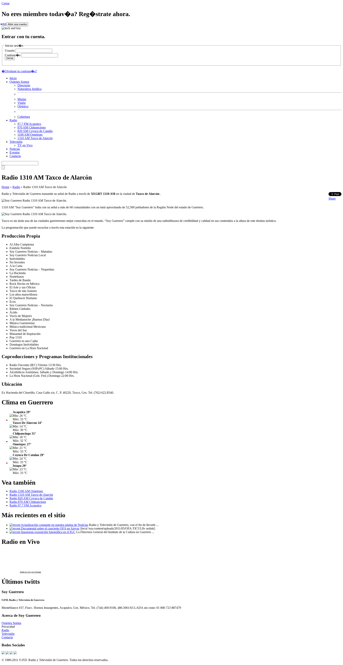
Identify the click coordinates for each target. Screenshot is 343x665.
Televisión (16, 141)
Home (5, 187)
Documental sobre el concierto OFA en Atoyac (50, 528)
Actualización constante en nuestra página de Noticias (54, 525)
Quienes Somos (19, 81)
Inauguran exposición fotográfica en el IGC (48, 532)
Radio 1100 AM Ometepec (26, 491)
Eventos (15, 152)
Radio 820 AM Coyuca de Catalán (31, 498)
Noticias (15, 149)
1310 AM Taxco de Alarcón (35, 138)
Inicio (13, 78)
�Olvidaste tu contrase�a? (19, 71)
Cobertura (23, 116)
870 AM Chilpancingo (31, 127)
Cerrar (6, 3)
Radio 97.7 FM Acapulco (25, 505)
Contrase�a (12, 55)
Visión (21, 102)
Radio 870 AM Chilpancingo (28, 502)
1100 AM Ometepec (30, 134)
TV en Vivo (25, 145)
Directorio (23, 85)
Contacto (15, 156)
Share (332, 198)
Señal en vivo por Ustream (30, 572)
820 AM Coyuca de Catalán (35, 131)
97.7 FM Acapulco (29, 124)
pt (5, 24)
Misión (21, 99)
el (3, 24)
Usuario (10, 50)
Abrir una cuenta (17, 24)
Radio (13, 120)
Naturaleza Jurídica (29, 89)
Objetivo (22, 106)
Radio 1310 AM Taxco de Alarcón (31, 494)
